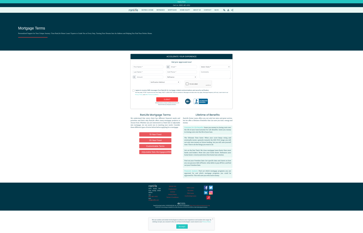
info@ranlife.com (154, 200)
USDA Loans (190, 188)
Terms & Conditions (172, 197)
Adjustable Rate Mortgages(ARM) (156, 152)
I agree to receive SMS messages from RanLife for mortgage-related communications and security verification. (181, 92)
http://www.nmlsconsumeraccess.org (200, 205)
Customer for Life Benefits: (194, 127)
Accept (182, 226)
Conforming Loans (190, 196)
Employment (172, 189)
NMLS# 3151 (172, 186)
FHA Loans (190, 193)
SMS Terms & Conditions (151, 94)
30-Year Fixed (155, 140)
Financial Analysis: (191, 171)
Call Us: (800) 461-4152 (181, 5)
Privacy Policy (206, 222)
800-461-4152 (153, 196)
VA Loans (190, 190)
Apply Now (181, 2)
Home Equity (185, 10)
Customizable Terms (155, 146)
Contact (207, 10)
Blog (217, 10)
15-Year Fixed (155, 134)
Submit (167, 99)
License (172, 192)
